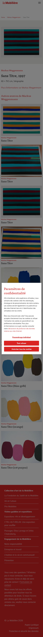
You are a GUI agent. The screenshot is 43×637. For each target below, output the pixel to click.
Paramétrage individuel (21, 337)
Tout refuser (21, 343)
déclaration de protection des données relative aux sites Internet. (19, 329)
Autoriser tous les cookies (22, 349)
